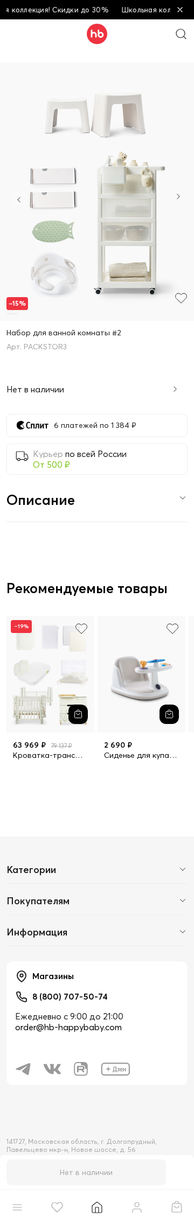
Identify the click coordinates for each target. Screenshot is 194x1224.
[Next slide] (178, 197)
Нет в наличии (86, 1172)
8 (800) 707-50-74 (70, 996)
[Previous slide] (19, 200)
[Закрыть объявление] (180, 9)
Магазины (53, 975)
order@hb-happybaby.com (68, 1027)
